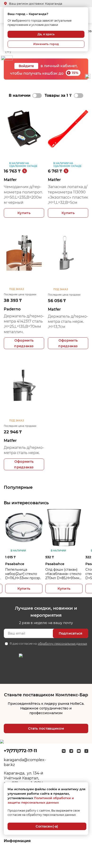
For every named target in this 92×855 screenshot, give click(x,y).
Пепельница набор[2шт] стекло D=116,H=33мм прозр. (23, 573)
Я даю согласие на (48, 643)
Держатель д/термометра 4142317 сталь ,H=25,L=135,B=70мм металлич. (24, 324)
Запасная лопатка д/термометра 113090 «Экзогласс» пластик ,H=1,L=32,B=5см (68, 195)
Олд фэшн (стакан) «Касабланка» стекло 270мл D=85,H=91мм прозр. (63, 573)
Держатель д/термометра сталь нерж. (24, 450)
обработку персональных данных (62, 643)
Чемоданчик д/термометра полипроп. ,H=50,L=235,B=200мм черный (23, 195)
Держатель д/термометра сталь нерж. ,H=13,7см (68, 321)
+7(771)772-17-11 (20, 750)
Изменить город (46, 44)
